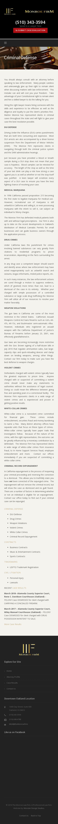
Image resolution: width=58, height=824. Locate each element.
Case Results (12, 683)
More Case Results (12, 624)
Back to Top (36, 815)
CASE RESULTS (19, 588)
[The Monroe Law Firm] (29, 11)
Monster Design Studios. (34, 808)
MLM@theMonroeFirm (18, 724)
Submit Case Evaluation (31, 30)
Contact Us (11, 688)
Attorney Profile (13, 677)
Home (9, 671)
